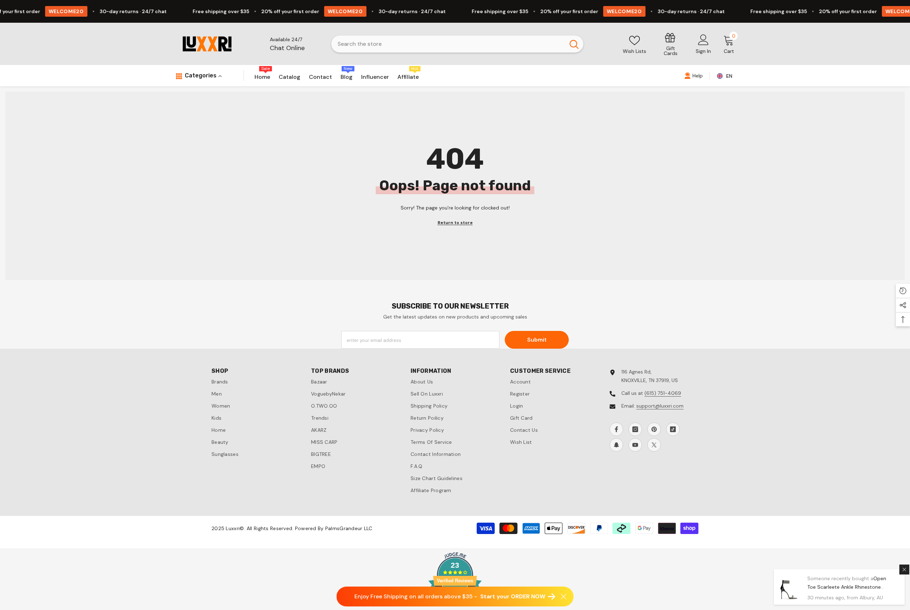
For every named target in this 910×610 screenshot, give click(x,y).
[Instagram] (635, 429)
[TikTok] (673, 429)
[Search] (457, 44)
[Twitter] (654, 445)
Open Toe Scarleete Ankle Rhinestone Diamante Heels (846, 587)
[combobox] (448, 44)
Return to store (455, 222)
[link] (671, 44)
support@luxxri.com (660, 406)
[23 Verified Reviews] (455, 606)
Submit (537, 339)
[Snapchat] (616, 445)
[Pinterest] (654, 429)
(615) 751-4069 (662, 393)
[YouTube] (635, 445)
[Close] (904, 569)
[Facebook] (616, 429)
